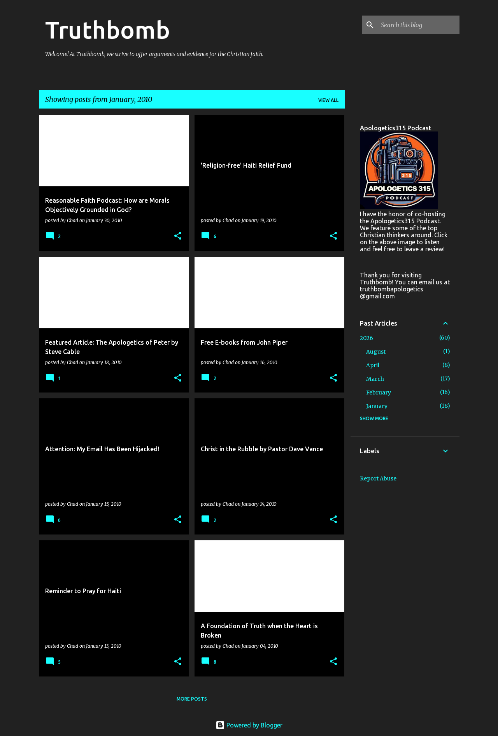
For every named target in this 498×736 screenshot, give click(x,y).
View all (328, 100)
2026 (366, 338)
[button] (177, 236)
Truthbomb (107, 29)
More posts (192, 698)
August (376, 351)
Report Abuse (378, 478)
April (372, 365)
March (375, 378)
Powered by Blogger (253, 725)
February (378, 392)
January (377, 406)
